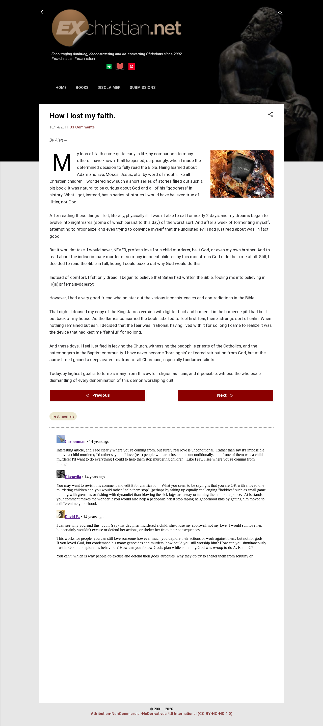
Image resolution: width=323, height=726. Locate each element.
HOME (61, 87)
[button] (270, 114)
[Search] (281, 13)
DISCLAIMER (109, 87)
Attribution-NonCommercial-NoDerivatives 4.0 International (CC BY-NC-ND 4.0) (161, 713)
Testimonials (63, 416)
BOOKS (82, 87)
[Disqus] (161, 496)
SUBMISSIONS (143, 87)
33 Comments (82, 127)
